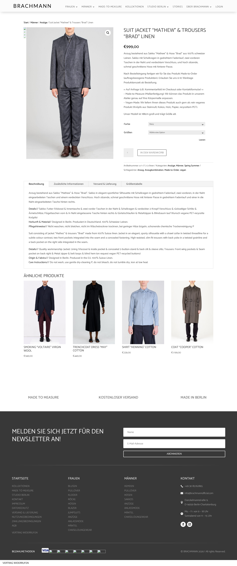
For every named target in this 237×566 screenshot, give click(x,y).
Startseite (20, 478)
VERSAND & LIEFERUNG (25, 512)
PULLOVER (74, 490)
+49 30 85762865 (194, 486)
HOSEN (72, 504)
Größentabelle (134, 184)
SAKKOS (128, 499)
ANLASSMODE (76, 521)
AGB (14, 526)
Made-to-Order (171, 170)
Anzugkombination (154, 170)
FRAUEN (70, 7)
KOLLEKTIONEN (134, 7)
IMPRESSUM (18, 504)
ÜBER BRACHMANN (197, 7)
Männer (34, 23)
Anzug (141, 170)
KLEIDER (72, 495)
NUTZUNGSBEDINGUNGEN (27, 517)
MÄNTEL (72, 526)
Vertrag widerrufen (16, 563)
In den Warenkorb (152, 153)
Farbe (127, 124)
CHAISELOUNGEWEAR (80, 530)
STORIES (178, 7)
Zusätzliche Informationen (69, 184)
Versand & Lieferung (104, 184)
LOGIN (219, 7)
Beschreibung (36, 184)
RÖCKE (72, 499)
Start (26, 23)
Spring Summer (191, 166)
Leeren (202, 140)
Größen (128, 132)
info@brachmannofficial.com (199, 493)
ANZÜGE (72, 517)
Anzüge (43, 23)
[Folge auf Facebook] (183, 524)
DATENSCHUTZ (20, 508)
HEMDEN (129, 486)
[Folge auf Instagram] (189, 524)
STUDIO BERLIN (156, 7)
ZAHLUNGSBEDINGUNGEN (26, 521)
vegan (183, 170)
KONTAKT (17, 499)
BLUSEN (72, 486)
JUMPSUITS (74, 512)
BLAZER (72, 508)
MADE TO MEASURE (23, 490)
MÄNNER (87, 7)
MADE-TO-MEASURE (110, 7)
